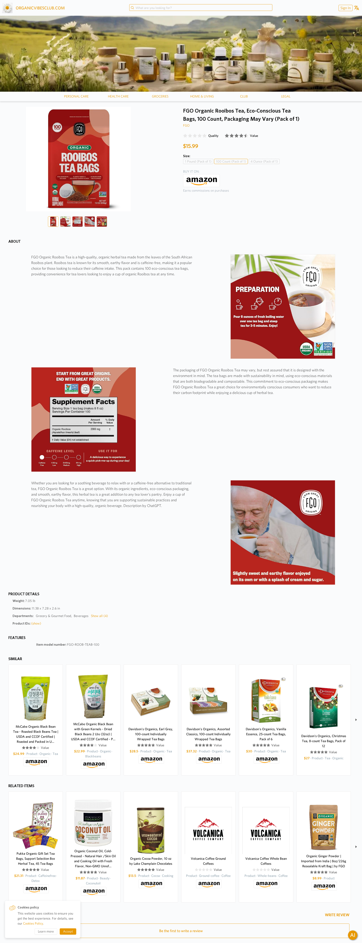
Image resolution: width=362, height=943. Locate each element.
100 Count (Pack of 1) (231, 161)
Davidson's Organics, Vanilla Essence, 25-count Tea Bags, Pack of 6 (266, 734)
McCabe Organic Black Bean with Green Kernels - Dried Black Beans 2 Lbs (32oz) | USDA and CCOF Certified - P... (93, 731)
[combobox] (200, 8)
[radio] (185, 136)
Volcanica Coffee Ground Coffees (208, 861)
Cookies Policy (33, 923)
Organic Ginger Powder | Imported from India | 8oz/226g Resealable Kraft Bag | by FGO (323, 861)
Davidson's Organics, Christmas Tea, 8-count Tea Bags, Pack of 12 (323, 741)
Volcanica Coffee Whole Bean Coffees (266, 861)
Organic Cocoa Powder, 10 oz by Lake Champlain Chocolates (150, 861)
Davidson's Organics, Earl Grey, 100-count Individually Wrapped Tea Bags (150, 734)
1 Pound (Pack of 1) (198, 161)
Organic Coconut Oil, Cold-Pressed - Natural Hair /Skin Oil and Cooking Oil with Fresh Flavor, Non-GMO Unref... (93, 858)
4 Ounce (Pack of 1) (264, 161)
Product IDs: (27, 623)
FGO (186, 125)
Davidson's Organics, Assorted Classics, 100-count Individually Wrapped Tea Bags (208, 734)
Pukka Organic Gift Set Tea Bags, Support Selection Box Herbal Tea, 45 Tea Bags (35, 858)
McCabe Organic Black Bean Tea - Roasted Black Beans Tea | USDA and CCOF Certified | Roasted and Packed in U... (35, 734)
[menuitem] (345, 8)
